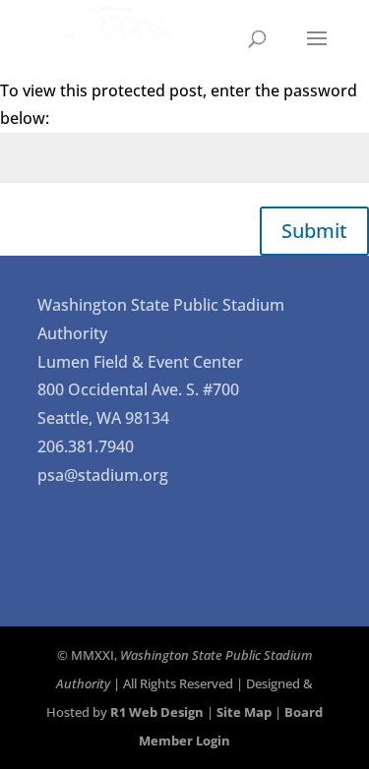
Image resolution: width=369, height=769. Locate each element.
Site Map (244, 712)
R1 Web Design (157, 712)
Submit (314, 230)
